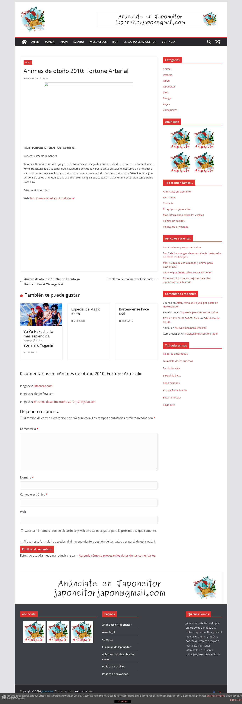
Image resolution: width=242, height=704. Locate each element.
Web (23, 512)
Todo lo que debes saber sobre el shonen (187, 272)
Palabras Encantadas (175, 353)
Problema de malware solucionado (130, 279)
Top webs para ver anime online (199, 312)
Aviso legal (169, 197)
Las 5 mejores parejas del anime (182, 247)
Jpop (115, 41)
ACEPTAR (122, 701)
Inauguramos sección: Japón (201, 333)
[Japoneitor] (24, 42)
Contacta (168, 41)
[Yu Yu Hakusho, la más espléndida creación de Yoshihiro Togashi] (41, 306)
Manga (49, 41)
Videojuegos (98, 41)
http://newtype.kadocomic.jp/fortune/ (52, 198)
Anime (35, 41)
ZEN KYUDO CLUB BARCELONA (181, 318)
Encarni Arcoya (172, 397)
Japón (64, 41)
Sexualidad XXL (172, 375)
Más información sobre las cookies (183, 215)
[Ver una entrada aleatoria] (217, 42)
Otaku (45, 78)
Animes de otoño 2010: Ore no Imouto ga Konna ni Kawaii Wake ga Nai (52, 281)
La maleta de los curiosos (178, 361)
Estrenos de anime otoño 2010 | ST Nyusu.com (64, 402)
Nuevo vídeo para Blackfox (190, 327)
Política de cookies (174, 220)
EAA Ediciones (171, 383)
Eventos (79, 41)
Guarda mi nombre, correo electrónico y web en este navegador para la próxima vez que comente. (91, 531)
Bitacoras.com (43, 386)
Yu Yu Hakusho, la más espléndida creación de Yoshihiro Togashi (38, 338)
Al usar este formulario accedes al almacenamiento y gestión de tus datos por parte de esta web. (89, 541)
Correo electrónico (33, 494)
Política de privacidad (175, 226)
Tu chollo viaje (171, 368)
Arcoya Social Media (175, 390)
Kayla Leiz (169, 404)
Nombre (27, 477)
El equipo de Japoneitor (140, 41)
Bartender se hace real (134, 311)
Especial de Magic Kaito (85, 311)
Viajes (166, 104)
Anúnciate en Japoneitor (177, 191)
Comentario (29, 429)
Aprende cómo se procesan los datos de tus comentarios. (117, 555)
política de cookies (216, 696)
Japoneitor (169, 86)
